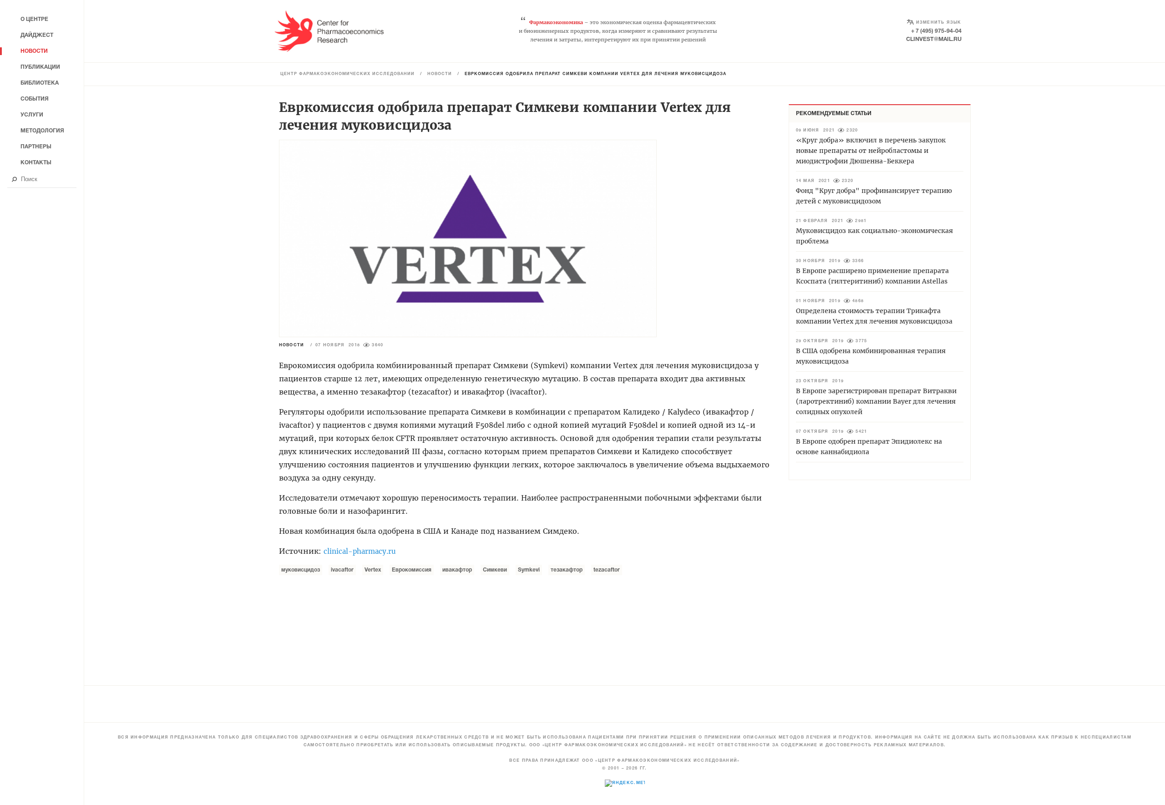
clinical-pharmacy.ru (360, 551)
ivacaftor (342, 569)
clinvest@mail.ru (934, 39)
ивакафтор (457, 569)
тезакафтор (566, 569)
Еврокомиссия (411, 569)
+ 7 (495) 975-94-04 (936, 31)
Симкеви (495, 569)
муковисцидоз (300, 569)
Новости (439, 74)
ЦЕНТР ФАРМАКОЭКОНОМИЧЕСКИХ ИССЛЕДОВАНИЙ (347, 74)
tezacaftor (606, 569)
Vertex (373, 569)
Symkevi (529, 569)
